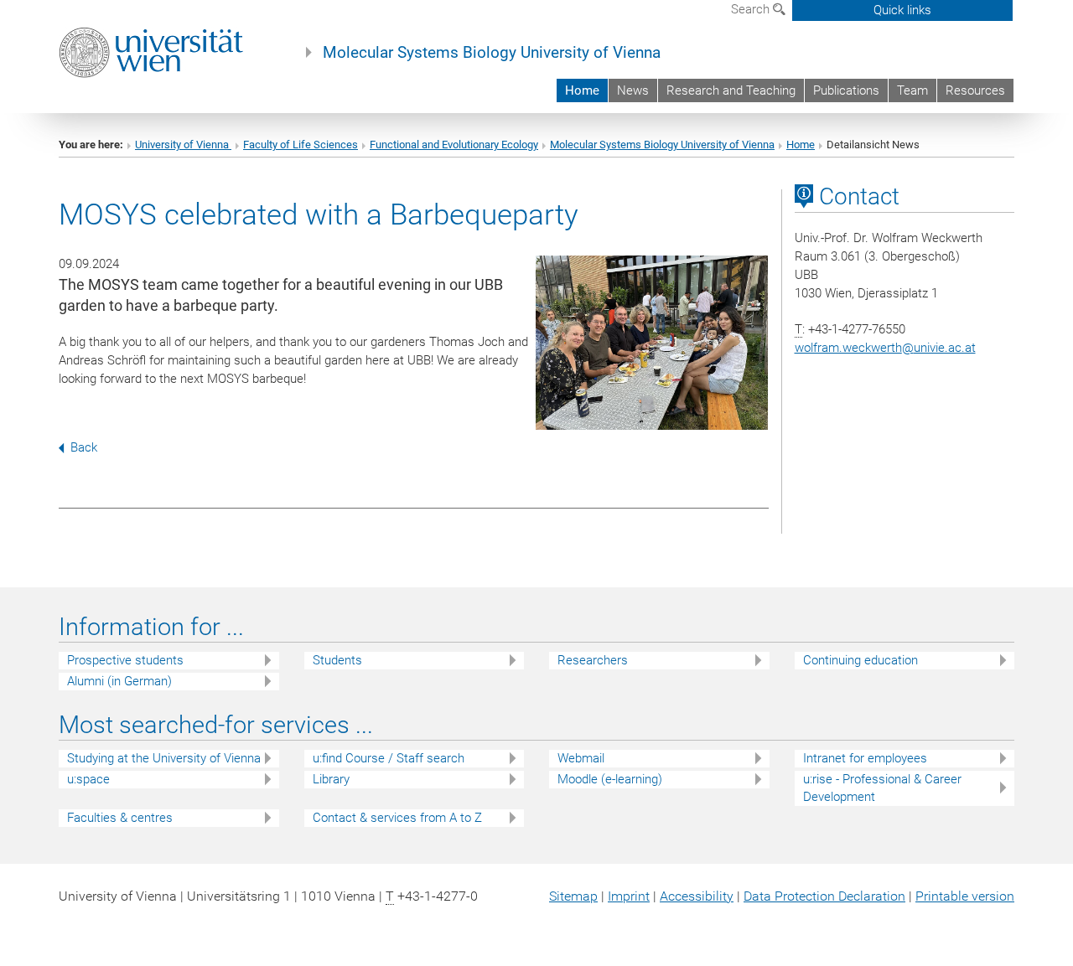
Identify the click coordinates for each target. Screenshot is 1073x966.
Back (83, 447)
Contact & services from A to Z (397, 817)
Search (752, 9)
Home (582, 90)
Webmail (580, 758)
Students (337, 660)
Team (912, 90)
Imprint (629, 896)
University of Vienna (183, 144)
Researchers (592, 660)
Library (331, 779)
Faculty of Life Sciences (300, 144)
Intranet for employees (865, 758)
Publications (846, 90)
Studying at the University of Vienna (164, 758)
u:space (88, 779)
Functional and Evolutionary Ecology (454, 144)
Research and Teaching (731, 90)
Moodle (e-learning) (609, 779)
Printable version (964, 896)
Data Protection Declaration (824, 896)
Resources (975, 90)
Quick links (902, 10)
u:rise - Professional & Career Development (882, 788)
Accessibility (696, 896)
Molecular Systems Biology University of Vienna (492, 53)
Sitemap (573, 896)
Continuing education (860, 660)
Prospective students (125, 660)
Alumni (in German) (119, 681)
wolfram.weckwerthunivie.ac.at (885, 347)
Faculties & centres (120, 817)
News (633, 90)
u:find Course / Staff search (388, 758)
